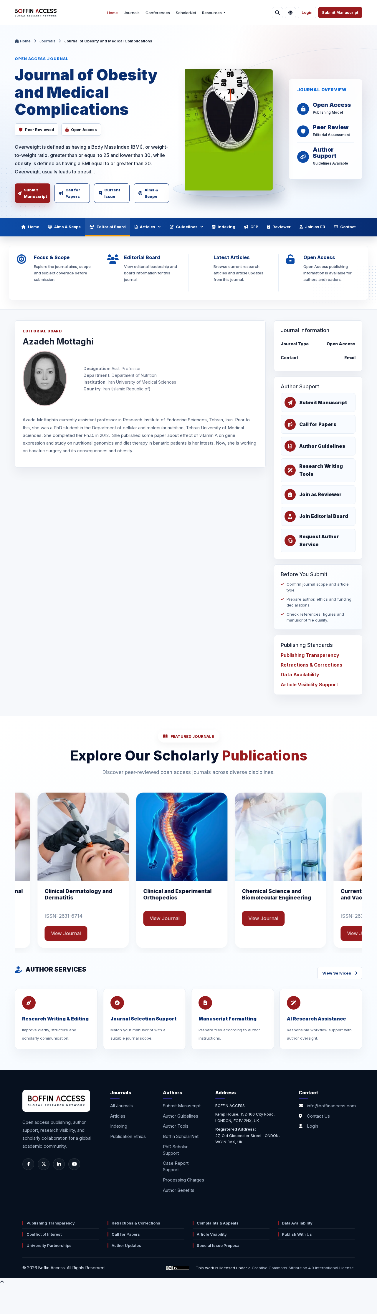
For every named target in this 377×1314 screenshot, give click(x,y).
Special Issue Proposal (219, 1245)
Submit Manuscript (340, 12)
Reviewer (281, 226)
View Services (336, 973)
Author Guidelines (180, 1116)
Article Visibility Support (309, 684)
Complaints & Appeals (218, 1223)
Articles (147, 226)
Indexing (226, 226)
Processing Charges (183, 1180)
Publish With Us (297, 1234)
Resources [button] (212, 12)
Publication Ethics (128, 1136)
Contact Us (318, 1116)
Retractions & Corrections (311, 665)
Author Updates (126, 1245)
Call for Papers (72, 193)
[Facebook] (28, 1164)
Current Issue (112, 193)
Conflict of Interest (44, 1234)
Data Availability (300, 674)
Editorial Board (111, 226)
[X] (43, 1164)
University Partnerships (49, 1245)
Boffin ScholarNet (181, 1136)
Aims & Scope (151, 193)
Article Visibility (212, 1234)
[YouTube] (74, 1164)
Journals (132, 12)
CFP (254, 226)
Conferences (157, 12)
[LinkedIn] (59, 1164)
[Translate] (290, 12)
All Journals (121, 1105)
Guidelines (187, 226)
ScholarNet (186, 12)
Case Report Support (175, 1166)
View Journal (86, 918)
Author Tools (175, 1126)
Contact (348, 226)
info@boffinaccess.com (331, 1105)
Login (307, 12)
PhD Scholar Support (175, 1150)
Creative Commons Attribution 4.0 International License (303, 1267)
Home (112, 12)
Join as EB (315, 226)
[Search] (277, 12)
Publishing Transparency (310, 655)
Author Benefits (178, 1190)
